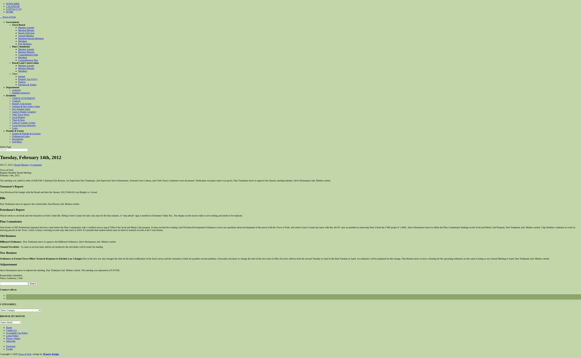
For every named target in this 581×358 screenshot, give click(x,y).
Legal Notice (12, 335)
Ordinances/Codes (21, 136)
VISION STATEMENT (23, 98)
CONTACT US (13, 9)
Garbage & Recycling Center (26, 106)
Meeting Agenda (26, 27)
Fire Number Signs (21, 109)
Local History (18, 117)
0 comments (36, 165)
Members (22, 41)
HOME (9, 12)
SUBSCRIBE (13, 3)
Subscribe (10, 341)
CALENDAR (13, 6)
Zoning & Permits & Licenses (26, 133)
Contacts (16, 101)
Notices (21, 82)
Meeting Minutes (26, 30)
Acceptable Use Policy (17, 333)
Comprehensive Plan (28, 54)
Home (9, 327)
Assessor (16, 90)
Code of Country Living (23, 122)
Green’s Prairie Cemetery (24, 112)
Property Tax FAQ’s (28, 79)
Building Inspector (21, 93)
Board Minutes (21, 165)
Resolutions (17, 139)
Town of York (24, 354)
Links (15, 128)
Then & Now (18, 120)
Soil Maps (17, 141)
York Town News (20, 114)
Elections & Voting (27, 84)
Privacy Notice (13, 338)
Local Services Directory (24, 125)
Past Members (25, 44)
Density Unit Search (21, 103)
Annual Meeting (26, 35)
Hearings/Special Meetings (31, 38)
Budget (21, 76)
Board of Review (26, 33)
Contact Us (11, 330)
